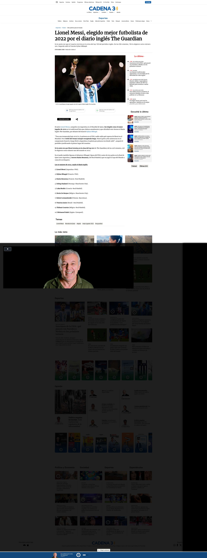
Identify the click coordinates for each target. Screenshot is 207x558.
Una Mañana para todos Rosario (140, 79)
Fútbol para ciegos (140, 21)
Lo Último (89, 12)
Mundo (118, 12)
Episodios (136, 121)
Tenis (113, 21)
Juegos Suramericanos (138, 108)
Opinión (74, 2)
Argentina (95, 12)
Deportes (61, 2)
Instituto (71, 21)
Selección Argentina (100, 21)
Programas (80, 2)
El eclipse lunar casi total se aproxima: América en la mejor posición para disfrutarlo (139, 102)
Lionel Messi (65, 127)
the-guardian (98, 223)
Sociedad (135, 70)
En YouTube (106, 2)
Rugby (92, 21)
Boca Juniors (78, 21)
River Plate (86, 21)
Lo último (139, 56)
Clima (112, 2)
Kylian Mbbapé (91, 132)
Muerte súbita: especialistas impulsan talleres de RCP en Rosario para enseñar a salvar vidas (139, 83)
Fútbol (108, 21)
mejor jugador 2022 (88, 223)
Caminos (68, 2)
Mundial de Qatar (70, 223)
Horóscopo (118, 2)
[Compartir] (77, 119)
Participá (148, 2)
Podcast (134, 166)
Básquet (118, 21)
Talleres (59, 21)
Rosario (111, 12)
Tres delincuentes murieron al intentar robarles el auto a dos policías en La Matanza (139, 93)
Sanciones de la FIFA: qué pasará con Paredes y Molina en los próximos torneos (140, 64)
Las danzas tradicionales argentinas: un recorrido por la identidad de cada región (139, 73)
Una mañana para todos (138, 61)
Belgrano (65, 21)
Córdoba (104, 12)
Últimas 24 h (99, 2)
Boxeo (132, 21)
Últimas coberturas (89, 2)
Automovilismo (125, 21)
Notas (147, 21)
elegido (79, 223)
